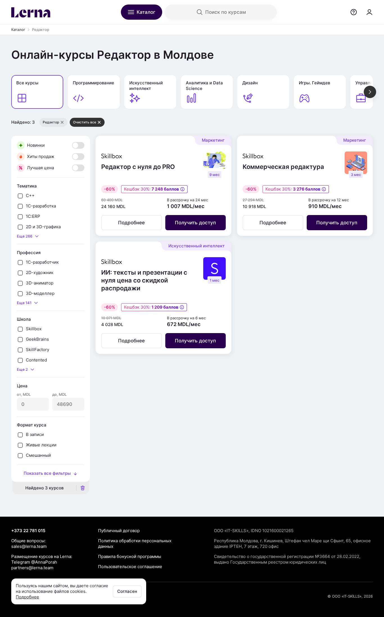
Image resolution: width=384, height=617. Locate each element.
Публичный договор (119, 530)
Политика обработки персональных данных (134, 543)
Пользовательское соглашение (130, 566)
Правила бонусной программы (129, 556)
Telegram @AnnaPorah (34, 562)
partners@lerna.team (32, 567)
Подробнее (27, 597)
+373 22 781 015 (28, 530)
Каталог (18, 29)
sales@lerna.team (29, 546)
